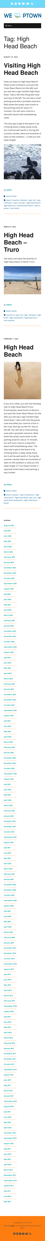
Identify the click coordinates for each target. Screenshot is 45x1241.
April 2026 (7, 546)
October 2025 (9, 578)
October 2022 (9, 768)
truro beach (14, 208)
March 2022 (8, 805)
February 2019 (9, 1001)
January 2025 (9, 626)
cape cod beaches (27, 495)
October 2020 (9, 895)
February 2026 (9, 557)
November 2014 (10, 1175)
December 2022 (10, 758)
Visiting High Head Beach (22, 69)
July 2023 (7, 721)
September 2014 (10, 1180)
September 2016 (10, 1101)
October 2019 (9, 958)
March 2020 (8, 932)
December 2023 (10, 694)
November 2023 (10, 700)
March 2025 (8, 615)
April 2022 (7, 800)
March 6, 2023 (10, 227)
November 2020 (10, 890)
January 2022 (9, 816)
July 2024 (7, 657)
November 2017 (10, 1059)
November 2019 (10, 953)
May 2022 (7, 795)
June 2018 (7, 1022)
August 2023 (9, 715)
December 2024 (10, 631)
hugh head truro (30, 318)
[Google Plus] (15, 3)
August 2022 (9, 779)
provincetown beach (25, 205)
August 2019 (9, 969)
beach (8, 200)
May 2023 (7, 731)
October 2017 (9, 1064)
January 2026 (9, 562)
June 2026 (7, 536)
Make (12, 1226)
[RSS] (32, 3)
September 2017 (10, 1069)
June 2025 (7, 599)
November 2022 (10, 763)
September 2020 (10, 900)
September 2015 (10, 1138)
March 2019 (8, 995)
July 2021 (7, 848)
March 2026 (8, 552)
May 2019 (7, 985)
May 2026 (7, 541)
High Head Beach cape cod (25, 497)
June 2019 (7, 980)
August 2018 (9, 1011)
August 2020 (9, 906)
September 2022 (10, 774)
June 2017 (7, 1080)
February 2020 (9, 937)
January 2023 (9, 752)
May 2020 (7, 921)
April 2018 (7, 1032)
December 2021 (10, 821)
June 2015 (7, 1154)
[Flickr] (19, 3)
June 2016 (7, 1117)
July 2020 (7, 911)
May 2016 (7, 1122)
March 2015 (8, 1170)
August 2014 (9, 1186)
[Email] (28, 3)
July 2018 (7, 1017)
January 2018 (9, 1048)
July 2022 (7, 784)
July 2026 (7, 531)
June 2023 (7, 726)
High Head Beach (33, 203)
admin (9, 190)
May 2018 (7, 1027)
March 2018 (8, 1038)
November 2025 (10, 573)
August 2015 (9, 1143)
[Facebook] (12, 3)
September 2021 (10, 837)
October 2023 (9, 705)
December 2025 (10, 568)
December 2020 (10, 885)
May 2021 (7, 858)
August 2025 (9, 589)
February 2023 (9, 747)
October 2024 (9, 642)
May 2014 (7, 1201)
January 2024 (9, 689)
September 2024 (10, 647)
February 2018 (9, 1043)
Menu (10, 25)
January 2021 (9, 879)
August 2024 (9, 652)
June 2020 (7, 916)
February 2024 (9, 684)
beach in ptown (12, 495)
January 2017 (9, 1096)
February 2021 (9, 874)
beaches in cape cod (14, 315)
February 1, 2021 (11, 339)
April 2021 (7, 863)
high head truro (10, 205)
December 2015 (10, 1133)
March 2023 (8, 742)
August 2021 (9, 842)
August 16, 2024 (11, 57)
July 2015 (7, 1149)
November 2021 (10, 826)
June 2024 (7, 663)
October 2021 (9, 832)
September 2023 (10, 710)
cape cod (31, 200)
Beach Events (11, 196)
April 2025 (7, 610)
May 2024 (7, 668)
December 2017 (10, 1053)
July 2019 (7, 974)
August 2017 (9, 1075)
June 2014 (7, 1196)
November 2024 (10, 636)
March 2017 (8, 1091)
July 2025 (7, 594)
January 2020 (9, 943)
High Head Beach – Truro (19, 242)
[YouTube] (23, 3)
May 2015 (7, 1159)
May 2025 (7, 605)
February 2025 (9, 620)
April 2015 (7, 1164)
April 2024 (7, 673)
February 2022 (9, 811)
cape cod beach (30, 315)
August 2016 (9, 1106)
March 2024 (8, 679)
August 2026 (9, 525)
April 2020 (7, 927)
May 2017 (7, 1085)
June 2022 (7, 789)
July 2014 (7, 1191)
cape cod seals (19, 203)
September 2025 (10, 583)
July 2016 (7, 1112)
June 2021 (7, 853)
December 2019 (10, 948)
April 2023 (7, 737)
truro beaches (9, 320)
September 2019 (10, 964)
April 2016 (7, 1128)
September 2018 (10, 1006)
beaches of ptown (20, 200)
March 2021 (8, 869)
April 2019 (7, 990)
